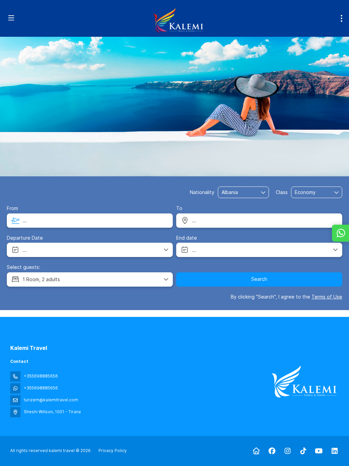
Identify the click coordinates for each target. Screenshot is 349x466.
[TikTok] (303, 451)
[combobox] (239, 192)
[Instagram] (287, 451)
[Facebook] (272, 451)
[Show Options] (263, 192)
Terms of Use (327, 297)
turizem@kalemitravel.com (51, 399)
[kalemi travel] (304, 382)
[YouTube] (319, 451)
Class (282, 192)
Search (259, 279)
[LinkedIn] (334, 451)
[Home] (256, 451)
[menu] (341, 18)
